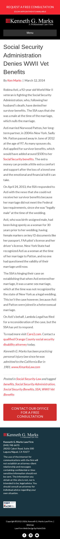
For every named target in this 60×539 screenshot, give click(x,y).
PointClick (41, 528)
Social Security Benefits (18, 389)
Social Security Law (28, 379)
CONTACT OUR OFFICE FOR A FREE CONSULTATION (30, 412)
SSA (37, 389)
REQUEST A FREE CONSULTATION (30, 7)
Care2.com (34, 334)
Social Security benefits (18, 159)
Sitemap (30, 525)
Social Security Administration (35, 384)
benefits (8, 384)
